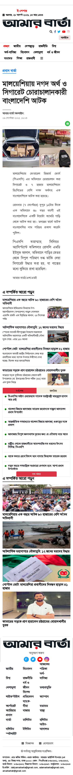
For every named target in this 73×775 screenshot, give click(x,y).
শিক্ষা (19, 58)
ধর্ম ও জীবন (53, 52)
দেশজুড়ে (29, 46)
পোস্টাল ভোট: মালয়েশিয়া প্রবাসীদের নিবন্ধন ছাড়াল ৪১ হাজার (35, 586)
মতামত (8, 58)
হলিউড (44, 720)
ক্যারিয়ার (11, 710)
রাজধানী (30, 58)
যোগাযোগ (48, 743)
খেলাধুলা (38, 52)
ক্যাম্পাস (44, 696)
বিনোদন (25, 52)
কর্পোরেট (11, 706)
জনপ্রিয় (53, 391)
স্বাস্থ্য (42, 710)
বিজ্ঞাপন (30, 743)
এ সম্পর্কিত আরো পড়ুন (18, 292)
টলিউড (27, 729)
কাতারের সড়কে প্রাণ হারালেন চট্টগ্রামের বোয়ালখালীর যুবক (34, 623)
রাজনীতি (43, 46)
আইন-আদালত (44, 726)
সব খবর (36, 474)
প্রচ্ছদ (6, 46)
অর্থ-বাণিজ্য (10, 52)
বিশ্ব (54, 46)
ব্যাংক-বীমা (26, 703)
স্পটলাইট (11, 734)
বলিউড (10, 729)
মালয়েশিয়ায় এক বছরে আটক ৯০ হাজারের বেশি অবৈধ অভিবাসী (35, 516)
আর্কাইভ (64, 37)
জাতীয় (17, 46)
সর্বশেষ (19, 391)
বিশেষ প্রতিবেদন (28, 694)
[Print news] (67, 123)
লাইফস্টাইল (11, 696)
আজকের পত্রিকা (44, 666)
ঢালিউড (27, 720)
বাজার (26, 710)
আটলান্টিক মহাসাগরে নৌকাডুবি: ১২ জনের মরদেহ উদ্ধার (36, 551)
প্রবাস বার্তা (9, 70)
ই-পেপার (22, 11)
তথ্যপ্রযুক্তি (45, 687)
